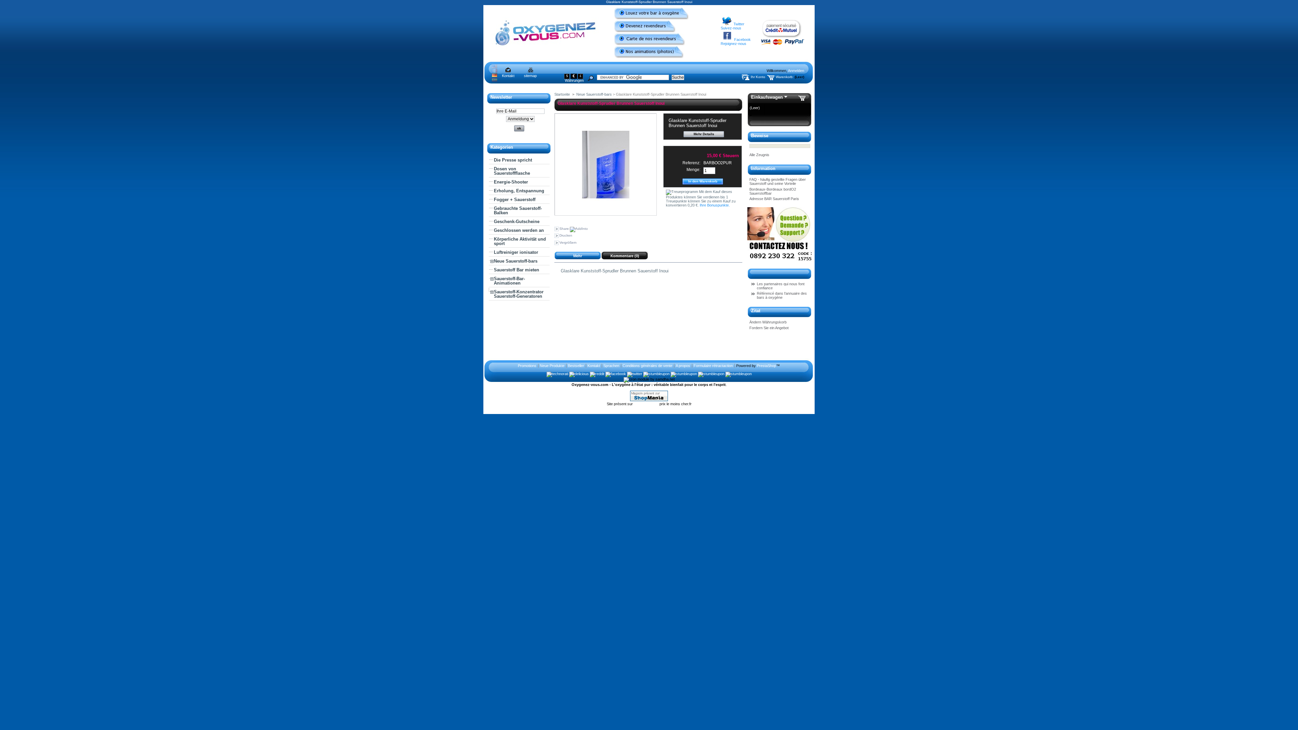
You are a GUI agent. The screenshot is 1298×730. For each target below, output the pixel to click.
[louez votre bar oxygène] (648, 19)
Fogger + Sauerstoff (514, 199)
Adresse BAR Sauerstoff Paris (774, 199)
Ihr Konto (758, 77)
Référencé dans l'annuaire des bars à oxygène (782, 295)
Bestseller (576, 366)
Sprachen (611, 366)
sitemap (530, 76)
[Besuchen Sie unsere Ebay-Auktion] (779, 262)
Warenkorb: (785, 77)
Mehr (577, 256)
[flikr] (738, 374)
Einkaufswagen (767, 97)
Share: (564, 228)
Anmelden (796, 71)
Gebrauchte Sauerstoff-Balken (518, 210)
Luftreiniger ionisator (516, 252)
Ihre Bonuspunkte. (715, 205)
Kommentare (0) (624, 256)
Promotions (527, 366)
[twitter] (634, 374)
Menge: (693, 169)
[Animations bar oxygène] (646, 57)
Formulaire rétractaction (713, 366)
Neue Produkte (552, 366)
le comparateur (646, 404)
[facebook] (615, 374)
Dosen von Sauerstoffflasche (512, 171)
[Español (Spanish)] (494, 80)
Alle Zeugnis (759, 155)
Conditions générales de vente (647, 366)
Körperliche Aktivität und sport (520, 241)
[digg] (711, 374)
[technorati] (557, 374)
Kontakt (508, 76)
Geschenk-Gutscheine (516, 221)
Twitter (739, 24)
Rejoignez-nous (733, 44)
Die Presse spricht (513, 160)
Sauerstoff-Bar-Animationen (509, 281)
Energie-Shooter (511, 182)
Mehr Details (704, 134)
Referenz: (691, 163)
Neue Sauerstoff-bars (515, 261)
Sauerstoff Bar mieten (516, 269)
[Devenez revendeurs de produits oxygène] (642, 31)
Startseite (562, 94)
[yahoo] (684, 374)
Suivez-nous (731, 28)
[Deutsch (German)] (494, 76)
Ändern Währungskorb (768, 322)
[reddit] (597, 374)
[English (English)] (494, 67)
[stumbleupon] (656, 374)
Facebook (742, 40)
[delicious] (579, 374)
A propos (683, 366)
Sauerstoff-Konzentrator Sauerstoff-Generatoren (519, 294)
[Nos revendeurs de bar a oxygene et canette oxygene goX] (647, 44)
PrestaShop (766, 366)
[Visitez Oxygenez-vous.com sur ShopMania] (649, 400)
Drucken (565, 235)
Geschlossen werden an (519, 230)
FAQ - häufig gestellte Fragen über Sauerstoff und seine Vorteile (777, 181)
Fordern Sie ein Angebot (769, 328)
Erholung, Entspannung (519, 190)
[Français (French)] (494, 71)
